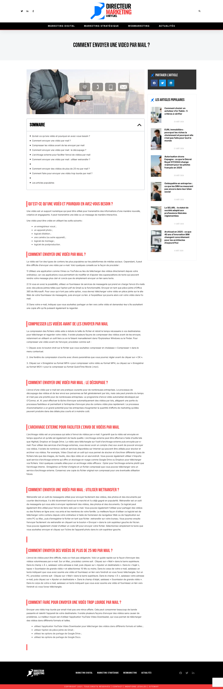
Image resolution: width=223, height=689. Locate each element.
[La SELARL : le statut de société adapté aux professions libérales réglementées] (156, 215)
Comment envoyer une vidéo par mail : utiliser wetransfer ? (61, 159)
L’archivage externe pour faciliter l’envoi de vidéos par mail (61, 154)
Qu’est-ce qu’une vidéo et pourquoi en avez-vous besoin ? (61, 136)
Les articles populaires (43, 182)
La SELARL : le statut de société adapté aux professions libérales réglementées (176, 211)
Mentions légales (136, 687)
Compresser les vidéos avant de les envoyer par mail (58, 145)
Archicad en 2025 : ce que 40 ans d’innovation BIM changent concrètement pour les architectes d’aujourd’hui (177, 237)
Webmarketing (139, 26)
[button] (199, 11)
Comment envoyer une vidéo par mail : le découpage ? (59, 150)
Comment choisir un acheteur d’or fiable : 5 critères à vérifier (176, 111)
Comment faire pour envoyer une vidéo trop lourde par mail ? (62, 173)
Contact (118, 687)
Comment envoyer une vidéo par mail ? (51, 140)
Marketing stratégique (101, 26)
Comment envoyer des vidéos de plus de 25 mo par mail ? (61, 168)
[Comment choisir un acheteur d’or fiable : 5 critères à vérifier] (156, 115)
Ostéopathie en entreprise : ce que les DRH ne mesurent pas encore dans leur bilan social (178, 187)
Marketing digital (61, 26)
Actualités (167, 26)
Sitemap (154, 687)
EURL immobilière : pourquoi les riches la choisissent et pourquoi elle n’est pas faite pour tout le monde (178, 135)
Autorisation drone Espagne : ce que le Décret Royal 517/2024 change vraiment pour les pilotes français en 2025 (178, 162)
